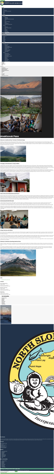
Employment (4, 455)
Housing (5, 22)
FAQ (2, 64)
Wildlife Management (7, 32)
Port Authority (6, 29)
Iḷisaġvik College (5, 10)
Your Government (4, 451)
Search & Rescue (6, 31)
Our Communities (4, 34)
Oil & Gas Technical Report (7, 54)
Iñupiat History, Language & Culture (8, 24)
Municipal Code (6, 60)
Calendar (3, 62)
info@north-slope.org (3, 446)
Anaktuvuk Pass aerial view (6, 279)
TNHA (3, 13)
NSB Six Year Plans (6, 44)
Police (5, 28)
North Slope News (6, 51)
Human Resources (7, 23)
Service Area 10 (6, 58)
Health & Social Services (7, 21)
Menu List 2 (4, 52)
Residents (3, 452)
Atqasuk (4, 36)
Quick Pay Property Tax (5, 68)
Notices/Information (7, 53)
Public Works (6, 30)
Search (16, 471)
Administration (6, 17)
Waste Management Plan (7, 61)
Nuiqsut (4, 38)
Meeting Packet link (4, 69)
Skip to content (2, 0)
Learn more (17, 468)
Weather (4, 14)
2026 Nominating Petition (5, 70)
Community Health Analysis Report (8, 47)
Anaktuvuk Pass (5, 35)
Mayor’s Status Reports (7, 50)
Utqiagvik (3, 303)
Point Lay (3, 302)
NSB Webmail (3, 67)
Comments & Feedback (7, 46)
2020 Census (6, 45)
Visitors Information (7, 59)
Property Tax (6, 57)
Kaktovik (4, 37)
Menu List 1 (4, 16)
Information (3, 42)
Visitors (3, 7)
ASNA (3, 8)
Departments (3, 15)
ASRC (3, 9)
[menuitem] (28, 11)
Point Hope (4, 39)
